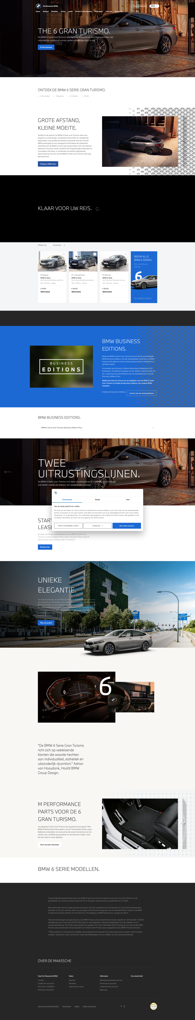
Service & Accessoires (83, 11)
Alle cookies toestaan (126, 526)
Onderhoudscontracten (109, 986)
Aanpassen (96, 526)
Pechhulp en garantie (108, 983)
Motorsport (99, 11)
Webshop (103, 990)
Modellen (54, 11)
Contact (41, 980)
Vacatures (118, 11)
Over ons (109, 11)
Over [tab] (128, 499)
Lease (70, 11)
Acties (63, 11)
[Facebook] (121, 1006)
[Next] (182, 141)
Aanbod (46, 11)
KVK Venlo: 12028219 (46, 986)
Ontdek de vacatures (46, 983)
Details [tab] (97, 499)
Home (38, 11)
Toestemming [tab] (67, 499)
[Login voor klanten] (157, 11)
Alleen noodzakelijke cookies (68, 526)
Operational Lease (76, 986)
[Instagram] (125, 1006)
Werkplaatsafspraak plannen (111, 980)
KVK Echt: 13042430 (46, 990)
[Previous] (47, 269)
